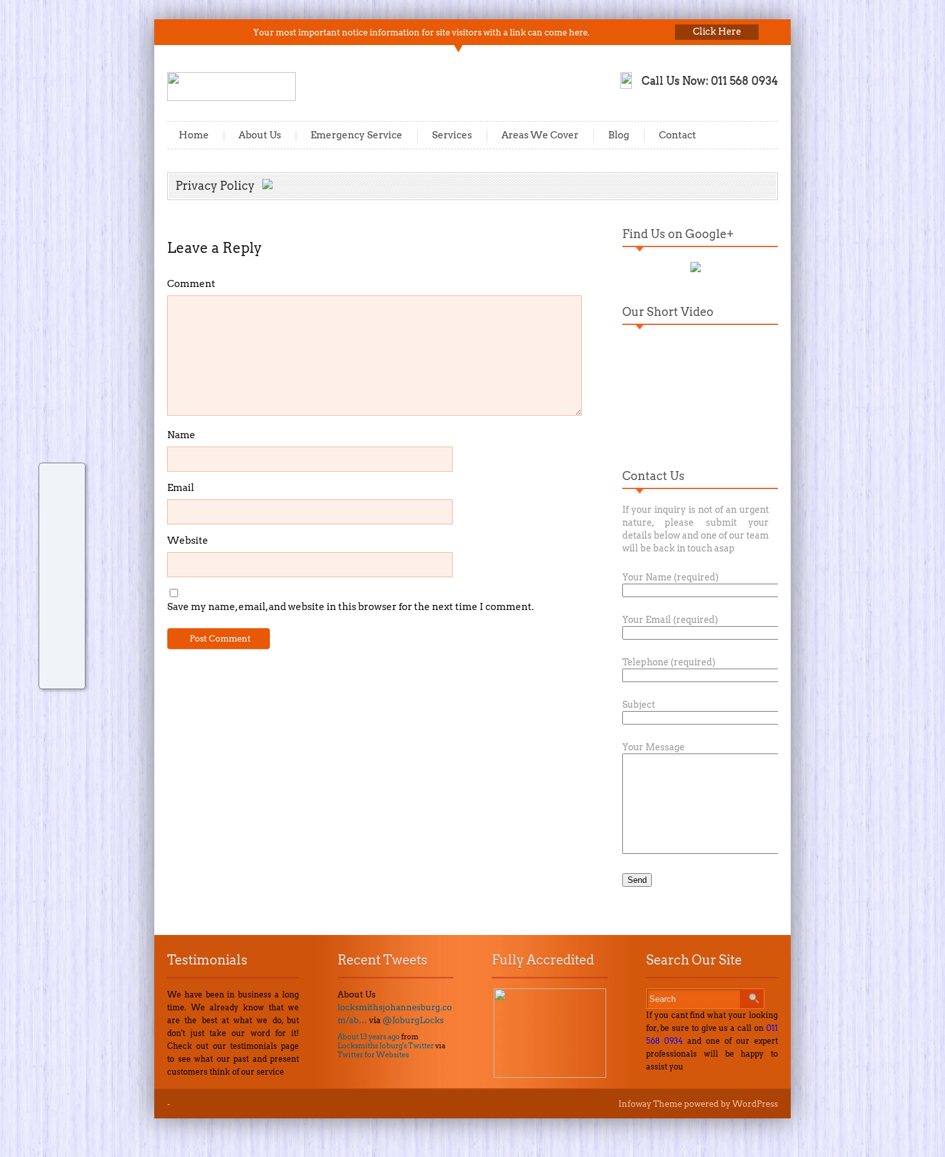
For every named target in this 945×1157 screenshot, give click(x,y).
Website (187, 540)
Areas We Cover (540, 135)
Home (194, 135)
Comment (191, 284)
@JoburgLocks (413, 1020)
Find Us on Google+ (678, 234)
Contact (677, 135)
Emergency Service (356, 135)
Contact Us (653, 476)
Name (181, 435)
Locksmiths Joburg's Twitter (386, 1045)
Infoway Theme (650, 1104)
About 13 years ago (369, 1036)
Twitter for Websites (373, 1054)
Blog (618, 135)
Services (452, 135)
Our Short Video (668, 312)
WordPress (755, 1104)
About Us (260, 135)
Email (180, 488)
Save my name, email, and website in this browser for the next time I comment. (350, 607)
